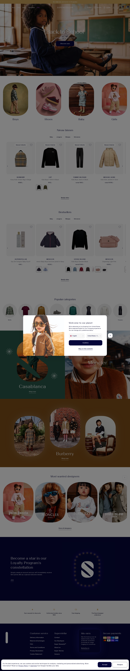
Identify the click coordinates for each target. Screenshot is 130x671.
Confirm (86, 343)
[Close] (110, 335)
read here (33, 666)
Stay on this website (85, 349)
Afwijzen (120, 664)
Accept (104, 664)
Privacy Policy (23, 666)
